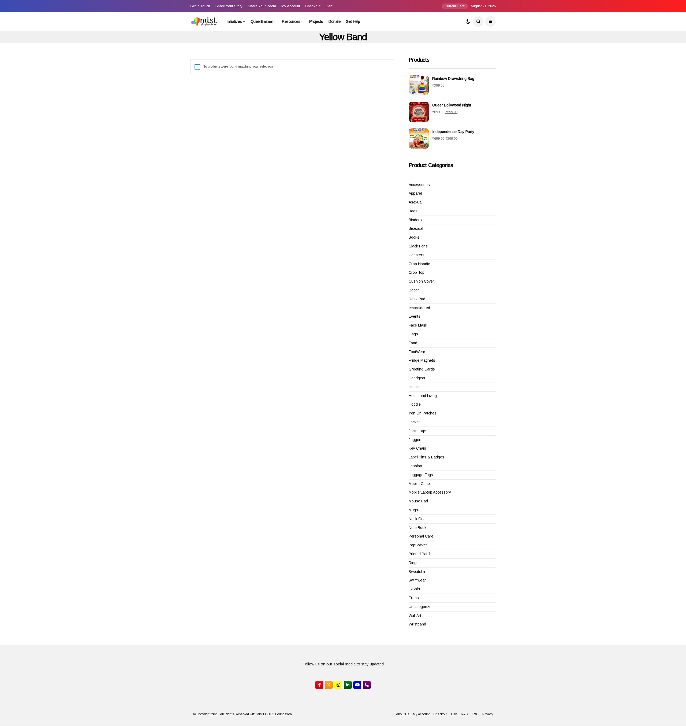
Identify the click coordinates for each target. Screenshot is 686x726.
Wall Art (415, 615)
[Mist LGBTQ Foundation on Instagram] (338, 685)
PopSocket (418, 545)
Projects (316, 21)
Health (414, 387)
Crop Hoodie (419, 264)
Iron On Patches (423, 413)
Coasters (416, 255)
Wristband (417, 624)
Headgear (417, 378)
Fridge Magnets (422, 360)
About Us (402, 714)
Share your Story (229, 6)
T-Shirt (414, 589)
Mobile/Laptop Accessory (430, 492)
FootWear (417, 352)
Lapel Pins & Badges (426, 457)
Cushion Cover (421, 281)
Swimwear (417, 580)
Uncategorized (421, 607)
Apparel (415, 193)
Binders (415, 220)
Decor (414, 290)
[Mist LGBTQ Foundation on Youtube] (357, 685)
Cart (329, 6)
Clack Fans (418, 246)
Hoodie (415, 404)
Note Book (417, 527)
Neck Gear (418, 519)
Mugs (413, 510)
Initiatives (234, 21)
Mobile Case (419, 483)
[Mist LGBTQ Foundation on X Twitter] (329, 685)
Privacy (487, 714)
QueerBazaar (262, 21)
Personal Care (421, 536)
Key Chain (417, 448)
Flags (413, 334)
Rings (414, 563)
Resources (291, 21)
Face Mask (418, 325)
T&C (475, 714)
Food (413, 343)
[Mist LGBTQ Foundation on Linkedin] (348, 685)
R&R (464, 714)
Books (414, 237)
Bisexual (416, 228)
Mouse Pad (418, 501)
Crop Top (416, 272)
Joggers (416, 440)
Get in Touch (200, 6)
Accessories (419, 185)
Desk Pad (417, 299)
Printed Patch (420, 554)
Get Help (353, 21)
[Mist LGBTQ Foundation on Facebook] (319, 685)
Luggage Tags (421, 475)
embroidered (419, 308)
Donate (334, 21)
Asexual (415, 202)
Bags (413, 211)
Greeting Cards (422, 369)
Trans (414, 598)
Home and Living (423, 396)
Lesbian (415, 466)
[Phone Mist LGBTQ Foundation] (367, 685)
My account (290, 6)
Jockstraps (418, 431)
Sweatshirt (418, 571)
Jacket (414, 422)
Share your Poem (262, 6)
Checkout (312, 6)
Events (414, 316)
